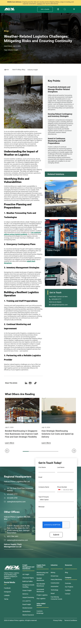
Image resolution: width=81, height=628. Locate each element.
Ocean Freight (53, 250)
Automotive (54, 586)
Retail (52, 593)
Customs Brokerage (40, 612)
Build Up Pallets (27, 581)
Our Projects (69, 587)
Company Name (43, 487)
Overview (68, 583)
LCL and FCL (26, 601)
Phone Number (62, 487)
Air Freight (52, 211)
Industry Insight (13, 50)
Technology (54, 590)
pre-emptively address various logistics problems (22, 233)
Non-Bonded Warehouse (41, 585)
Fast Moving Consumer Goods (56, 598)
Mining (53, 572)
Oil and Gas (54, 576)
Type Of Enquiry (43, 497)
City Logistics (41, 598)
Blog (23, 69)
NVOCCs (25, 594)
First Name (42, 467)
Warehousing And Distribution (42, 574)
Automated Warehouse (40, 590)
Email (40, 477)
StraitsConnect (27, 608)
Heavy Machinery (56, 579)
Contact (67, 594)
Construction (55, 583)
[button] (22, 383)
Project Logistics (42, 595)
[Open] (65, 9)
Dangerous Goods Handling (28, 586)
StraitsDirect (26, 611)
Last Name (60, 467)
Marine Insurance (28, 615)
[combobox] (59, 490)
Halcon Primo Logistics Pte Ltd (17, 481)
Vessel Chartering (28, 597)
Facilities (68, 590)
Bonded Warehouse (40, 579)
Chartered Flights (28, 578)
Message (41, 506)
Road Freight (26, 604)
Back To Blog (16, 69)
